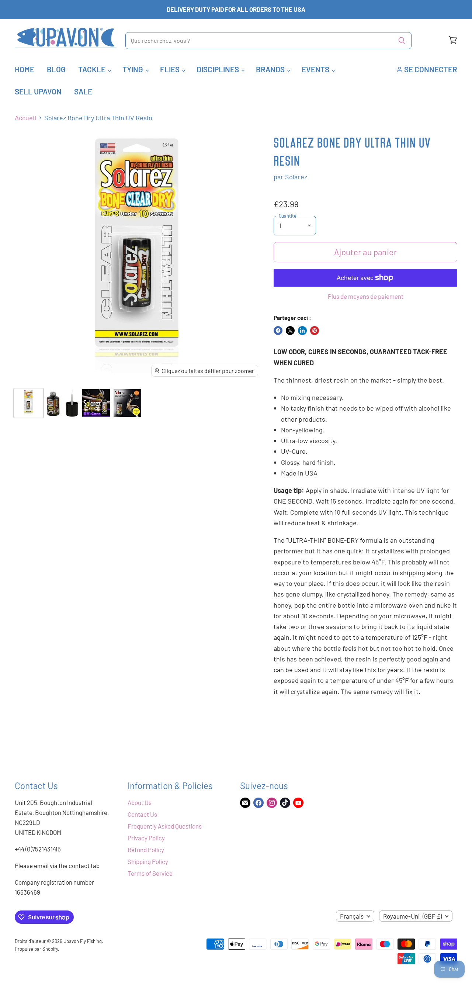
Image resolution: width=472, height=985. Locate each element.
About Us (140, 802)
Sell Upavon (38, 91)
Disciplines (218, 69)
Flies (170, 69)
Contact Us (142, 814)
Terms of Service (150, 873)
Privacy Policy (146, 837)
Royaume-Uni (412, 916)
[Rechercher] (402, 40)
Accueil (25, 118)
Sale (83, 91)
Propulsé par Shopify (36, 949)
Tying (133, 69)
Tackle (92, 69)
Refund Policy (146, 849)
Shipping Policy (148, 861)
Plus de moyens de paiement (365, 296)
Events (316, 69)
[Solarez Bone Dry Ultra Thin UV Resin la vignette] (28, 403)
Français (352, 916)
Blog (56, 69)
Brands (271, 69)
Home (24, 69)
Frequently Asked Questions (165, 826)
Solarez (296, 177)
